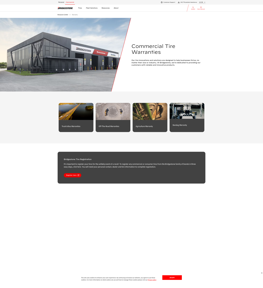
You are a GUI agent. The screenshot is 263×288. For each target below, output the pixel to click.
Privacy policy (152, 280)
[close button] (261, 273)
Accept (172, 277)
